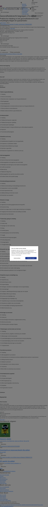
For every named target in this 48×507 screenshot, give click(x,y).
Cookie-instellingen (17, 258)
